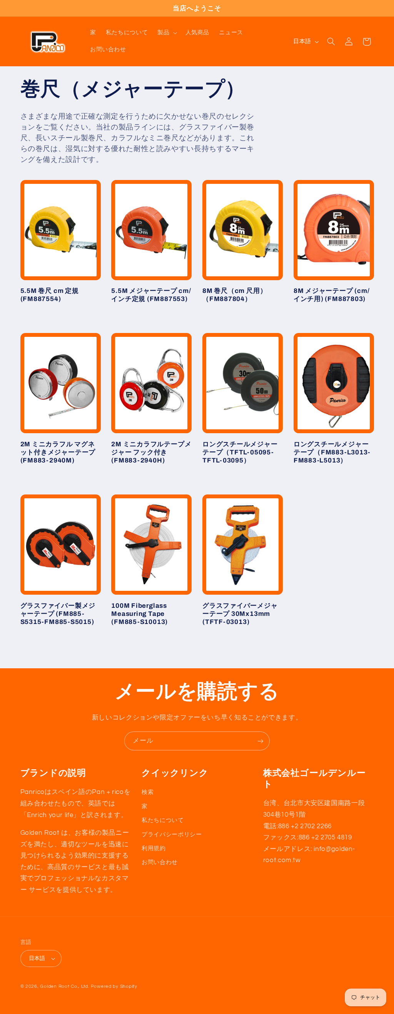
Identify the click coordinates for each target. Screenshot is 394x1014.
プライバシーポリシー (172, 834)
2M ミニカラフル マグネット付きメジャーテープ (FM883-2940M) (58, 452)
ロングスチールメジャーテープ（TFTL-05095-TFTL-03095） (240, 452)
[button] (166, 33)
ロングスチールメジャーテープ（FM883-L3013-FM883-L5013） (332, 452)
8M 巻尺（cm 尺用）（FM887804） (234, 295)
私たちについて (163, 820)
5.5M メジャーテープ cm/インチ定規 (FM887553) (151, 295)
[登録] (260, 740)
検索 (148, 792)
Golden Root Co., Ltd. (64, 986)
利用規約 (154, 848)
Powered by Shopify (114, 986)
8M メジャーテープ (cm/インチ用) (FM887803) (332, 295)
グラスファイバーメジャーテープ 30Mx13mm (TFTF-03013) (240, 614)
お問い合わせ (160, 862)
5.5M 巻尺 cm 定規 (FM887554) (49, 295)
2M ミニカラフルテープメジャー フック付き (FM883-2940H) (151, 452)
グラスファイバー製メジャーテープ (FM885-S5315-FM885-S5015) (58, 614)
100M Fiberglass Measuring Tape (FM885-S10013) (139, 614)
